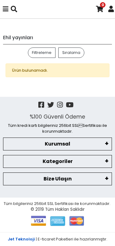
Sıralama (71, 52)
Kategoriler (58, 161)
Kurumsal (57, 143)
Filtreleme (42, 52)
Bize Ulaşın (58, 178)
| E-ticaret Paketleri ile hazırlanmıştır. (57, 239)
